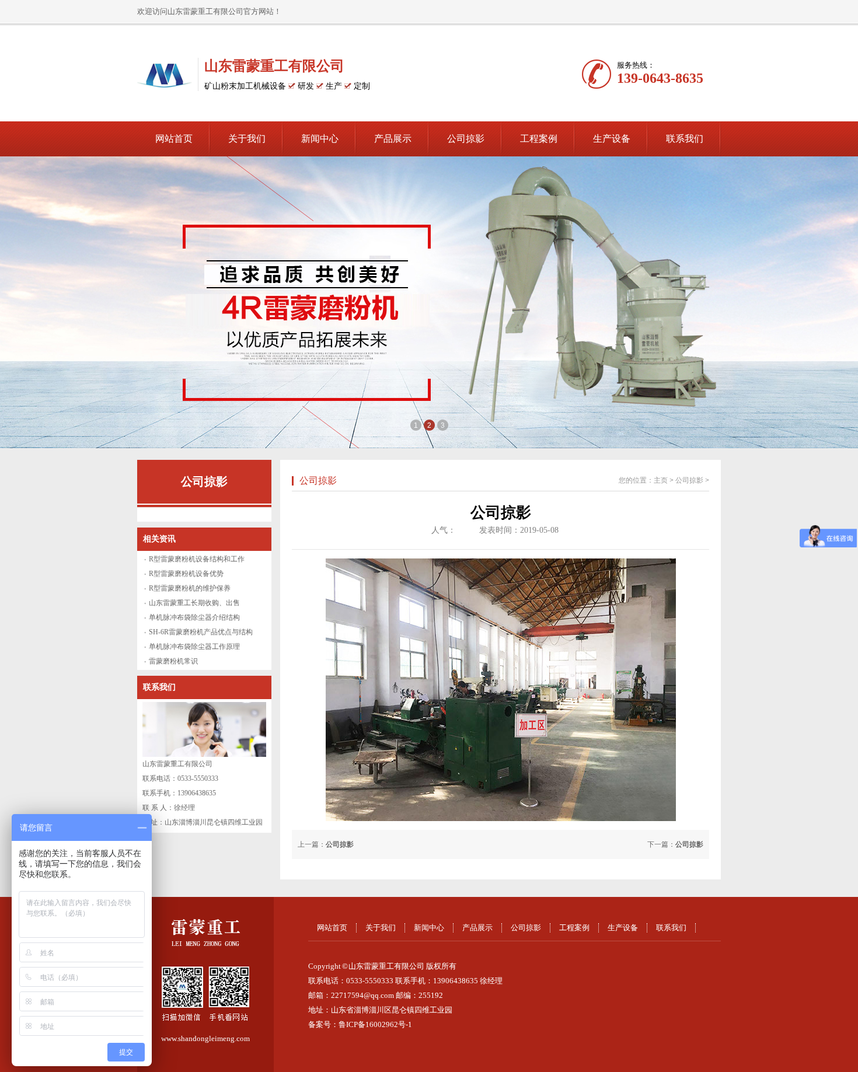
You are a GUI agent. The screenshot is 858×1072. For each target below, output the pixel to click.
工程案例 (538, 139)
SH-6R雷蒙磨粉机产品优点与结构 (201, 632)
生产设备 (611, 139)
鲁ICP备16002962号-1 (375, 1024)
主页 (661, 480)
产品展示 (392, 139)
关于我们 (247, 139)
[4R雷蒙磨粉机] (429, 302)
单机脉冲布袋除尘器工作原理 (194, 646)
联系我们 (684, 139)
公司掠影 (465, 139)
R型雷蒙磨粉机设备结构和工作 (197, 559)
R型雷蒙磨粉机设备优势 (186, 574)
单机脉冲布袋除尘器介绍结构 (194, 617)
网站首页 (174, 139)
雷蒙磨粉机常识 (173, 661)
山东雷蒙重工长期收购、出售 (194, 603)
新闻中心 (320, 139)
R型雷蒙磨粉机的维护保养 (190, 588)
